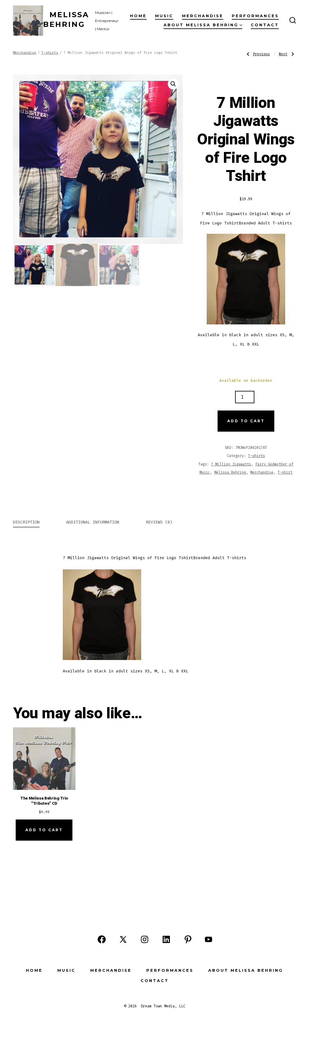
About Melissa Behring (201, 25)
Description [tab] (26, 522)
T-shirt (285, 472)
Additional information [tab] (92, 522)
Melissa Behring (230, 472)
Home (138, 16)
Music (164, 16)
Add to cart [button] (44, 830)
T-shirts (49, 52)
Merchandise (202, 16)
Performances (255, 16)
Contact (265, 25)
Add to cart (246, 421)
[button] (173, 84)
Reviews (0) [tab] (159, 522)
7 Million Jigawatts (231, 464)
